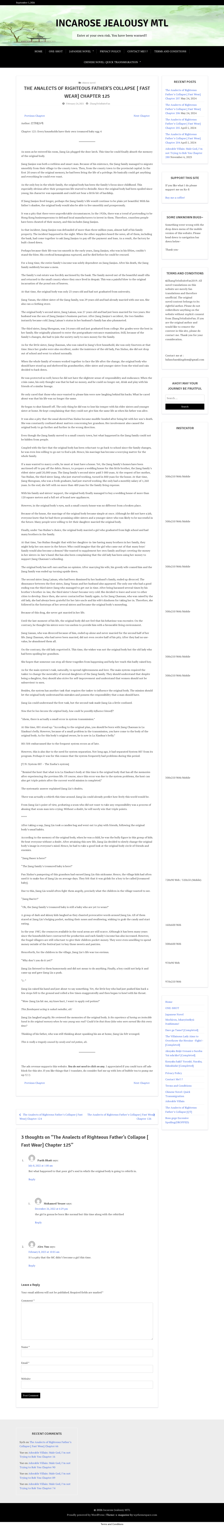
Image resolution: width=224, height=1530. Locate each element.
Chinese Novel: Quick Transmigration (111, 62)
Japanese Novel (80, 51)
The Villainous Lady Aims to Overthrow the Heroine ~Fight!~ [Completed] (184, 1040)
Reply (32, 1179)
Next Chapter (142, 116)
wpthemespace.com (145, 1515)
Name (25, 1347)
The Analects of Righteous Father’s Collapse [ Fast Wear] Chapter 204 (183, 138)
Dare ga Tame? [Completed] (181, 1030)
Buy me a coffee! (175, 197)
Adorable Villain (174, 1101)
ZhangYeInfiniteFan (100, 103)
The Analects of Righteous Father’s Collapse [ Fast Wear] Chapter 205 (183, 124)
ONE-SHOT (56, 51)
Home (38, 51)
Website (26, 1378)
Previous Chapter (34, 116)
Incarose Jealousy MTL (112, 23)
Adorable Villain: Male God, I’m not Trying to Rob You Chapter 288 (184, 153)
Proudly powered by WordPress (85, 1515)
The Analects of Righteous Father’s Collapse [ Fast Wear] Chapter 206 (183, 109)
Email (25, 1363)
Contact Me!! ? (137, 51)
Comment (28, 1300)
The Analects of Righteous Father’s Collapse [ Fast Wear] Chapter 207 (183, 94)
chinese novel (89, 82)
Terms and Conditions (170, 51)
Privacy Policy (110, 51)
